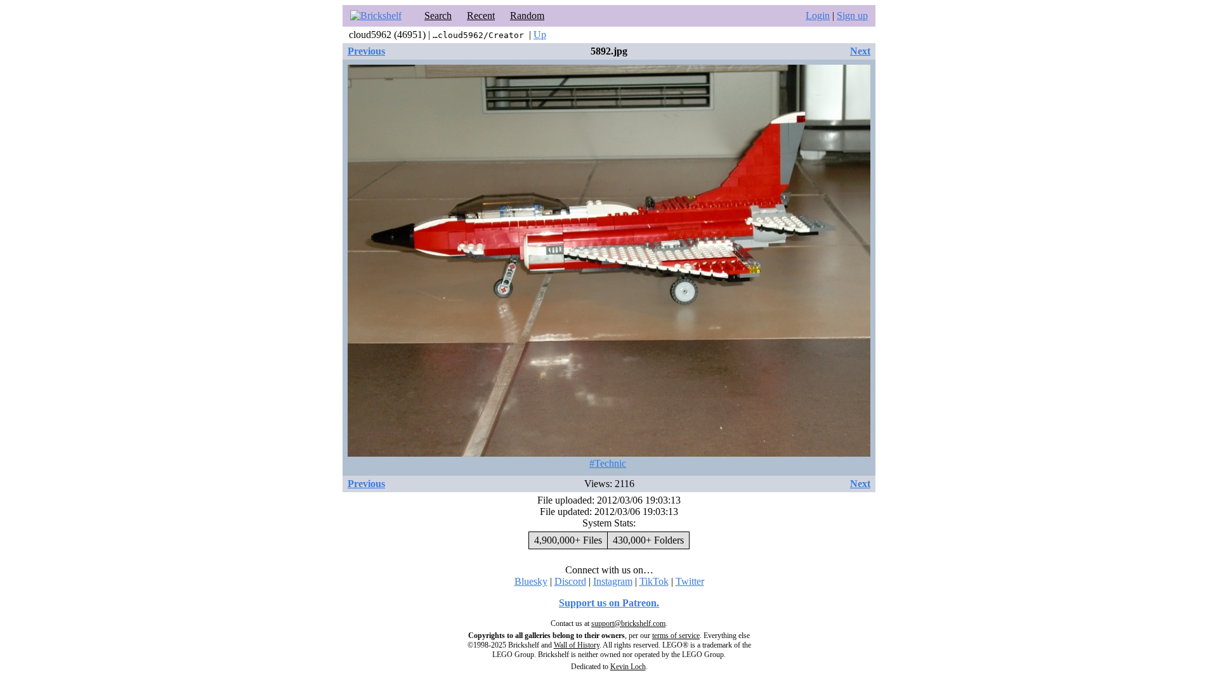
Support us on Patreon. (609, 602)
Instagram (612, 581)
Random (527, 15)
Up (540, 34)
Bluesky (530, 581)
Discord (570, 581)
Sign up (852, 15)
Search (438, 15)
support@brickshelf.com (628, 623)
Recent (481, 15)
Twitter (690, 581)
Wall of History (576, 645)
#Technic (607, 463)
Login (818, 15)
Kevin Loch (628, 666)
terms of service (676, 635)
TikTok (654, 581)
